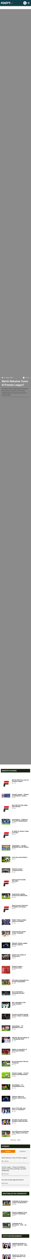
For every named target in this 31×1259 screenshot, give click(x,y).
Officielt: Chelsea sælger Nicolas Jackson (19, 943)
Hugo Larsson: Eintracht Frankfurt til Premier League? (20, 906)
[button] (28, 3)
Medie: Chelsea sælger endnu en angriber (19, 920)
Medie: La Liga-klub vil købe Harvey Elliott (19, 1050)
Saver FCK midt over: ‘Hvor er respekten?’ (19, 1108)
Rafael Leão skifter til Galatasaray (19, 955)
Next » (19, 1140)
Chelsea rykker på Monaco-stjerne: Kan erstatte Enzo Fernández (20, 1098)
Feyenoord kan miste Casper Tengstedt (19, 932)
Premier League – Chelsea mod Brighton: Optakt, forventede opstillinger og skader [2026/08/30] (14, 1168)
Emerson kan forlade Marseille (18, 880)
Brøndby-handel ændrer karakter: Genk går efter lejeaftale (20, 1121)
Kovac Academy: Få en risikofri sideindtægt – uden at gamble (19, 1213)
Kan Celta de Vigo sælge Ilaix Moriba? (19, 805)
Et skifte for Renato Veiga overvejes (20, 831)
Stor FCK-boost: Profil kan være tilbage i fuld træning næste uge (20, 1132)
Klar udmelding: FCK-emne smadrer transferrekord (19, 1004)
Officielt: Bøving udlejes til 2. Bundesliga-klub (20, 1038)
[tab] (8, 1151)
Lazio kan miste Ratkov (19, 857)
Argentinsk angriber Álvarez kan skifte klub (19, 894)
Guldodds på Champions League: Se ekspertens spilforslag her (20, 1202)
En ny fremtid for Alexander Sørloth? (18, 992)
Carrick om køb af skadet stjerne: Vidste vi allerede (20, 1015)
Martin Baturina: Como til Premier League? (20, 780)
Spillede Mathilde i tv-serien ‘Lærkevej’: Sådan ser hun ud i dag (20, 1245)
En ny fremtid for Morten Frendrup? (20, 1062)
